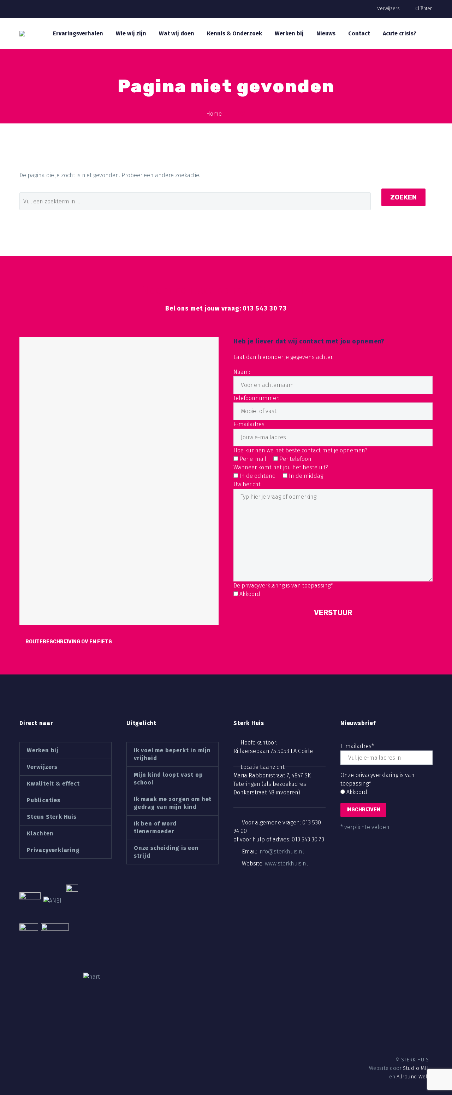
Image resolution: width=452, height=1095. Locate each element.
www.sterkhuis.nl (286, 863)
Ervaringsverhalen (78, 33)
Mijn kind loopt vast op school (168, 778)
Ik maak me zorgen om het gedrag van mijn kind (173, 803)
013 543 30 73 (308, 839)
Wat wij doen (176, 33)
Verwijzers (388, 9)
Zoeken (403, 197)
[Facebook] (23, 1060)
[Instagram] (47, 1060)
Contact (359, 33)
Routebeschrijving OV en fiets (68, 642)
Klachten (40, 833)
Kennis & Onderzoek (234, 33)
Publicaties (43, 800)
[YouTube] (59, 1060)
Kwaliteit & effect (53, 783)
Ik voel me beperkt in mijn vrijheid (172, 754)
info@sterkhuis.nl (281, 851)
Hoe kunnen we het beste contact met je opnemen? (300, 450)
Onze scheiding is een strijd (166, 852)
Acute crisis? (399, 33)
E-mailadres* (357, 746)
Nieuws (325, 33)
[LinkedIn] (35, 1060)
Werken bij (289, 33)
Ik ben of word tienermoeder (155, 827)
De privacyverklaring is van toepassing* (283, 585)
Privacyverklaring (53, 850)
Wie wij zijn (131, 33)
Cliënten (424, 9)
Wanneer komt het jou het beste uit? (280, 467)
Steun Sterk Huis (52, 816)
